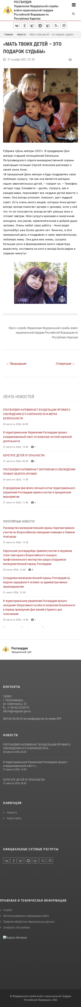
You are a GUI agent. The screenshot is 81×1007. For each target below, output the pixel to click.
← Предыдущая (16, 363)
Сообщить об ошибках (16, 927)
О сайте (7, 910)
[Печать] (71, 59)
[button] (74, 265)
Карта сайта (13, 818)
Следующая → (65, 363)
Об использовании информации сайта (26, 916)
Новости (11, 812)
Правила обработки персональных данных (28, 921)
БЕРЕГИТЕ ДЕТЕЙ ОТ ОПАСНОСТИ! (24, 779)
